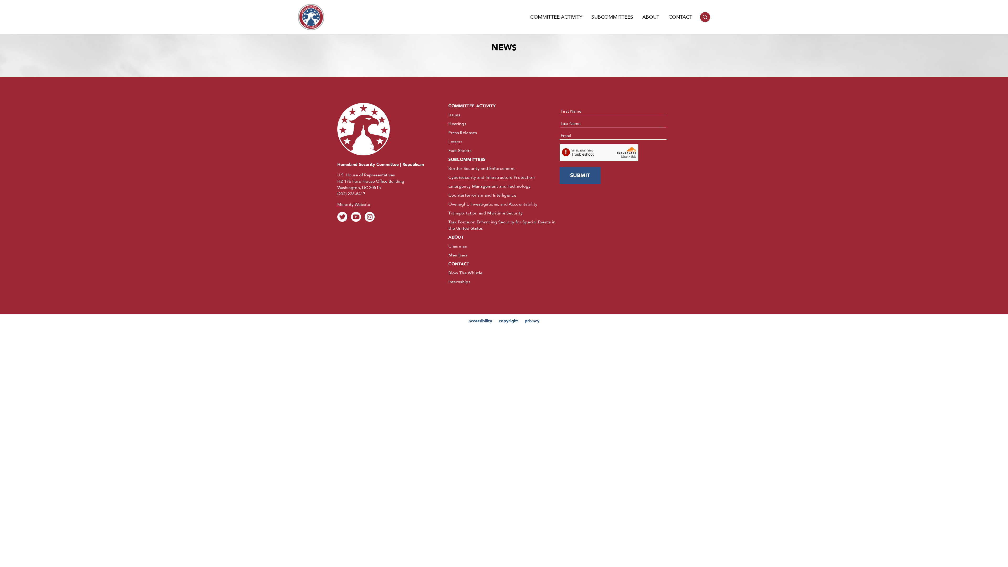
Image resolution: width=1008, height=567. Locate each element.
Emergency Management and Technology (489, 186)
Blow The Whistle (465, 273)
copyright (508, 321)
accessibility (480, 321)
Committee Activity (556, 17)
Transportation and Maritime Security (485, 213)
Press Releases (462, 133)
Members (457, 255)
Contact (680, 17)
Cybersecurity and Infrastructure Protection (491, 177)
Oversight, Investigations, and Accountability (492, 204)
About (650, 17)
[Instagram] (370, 217)
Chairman (457, 246)
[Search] (705, 17)
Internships (459, 282)
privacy (532, 321)
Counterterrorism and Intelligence (482, 195)
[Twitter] (342, 217)
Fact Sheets (459, 151)
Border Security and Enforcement (481, 168)
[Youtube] (356, 217)
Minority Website (353, 204)
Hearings (457, 124)
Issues (454, 115)
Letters (455, 142)
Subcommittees (612, 17)
